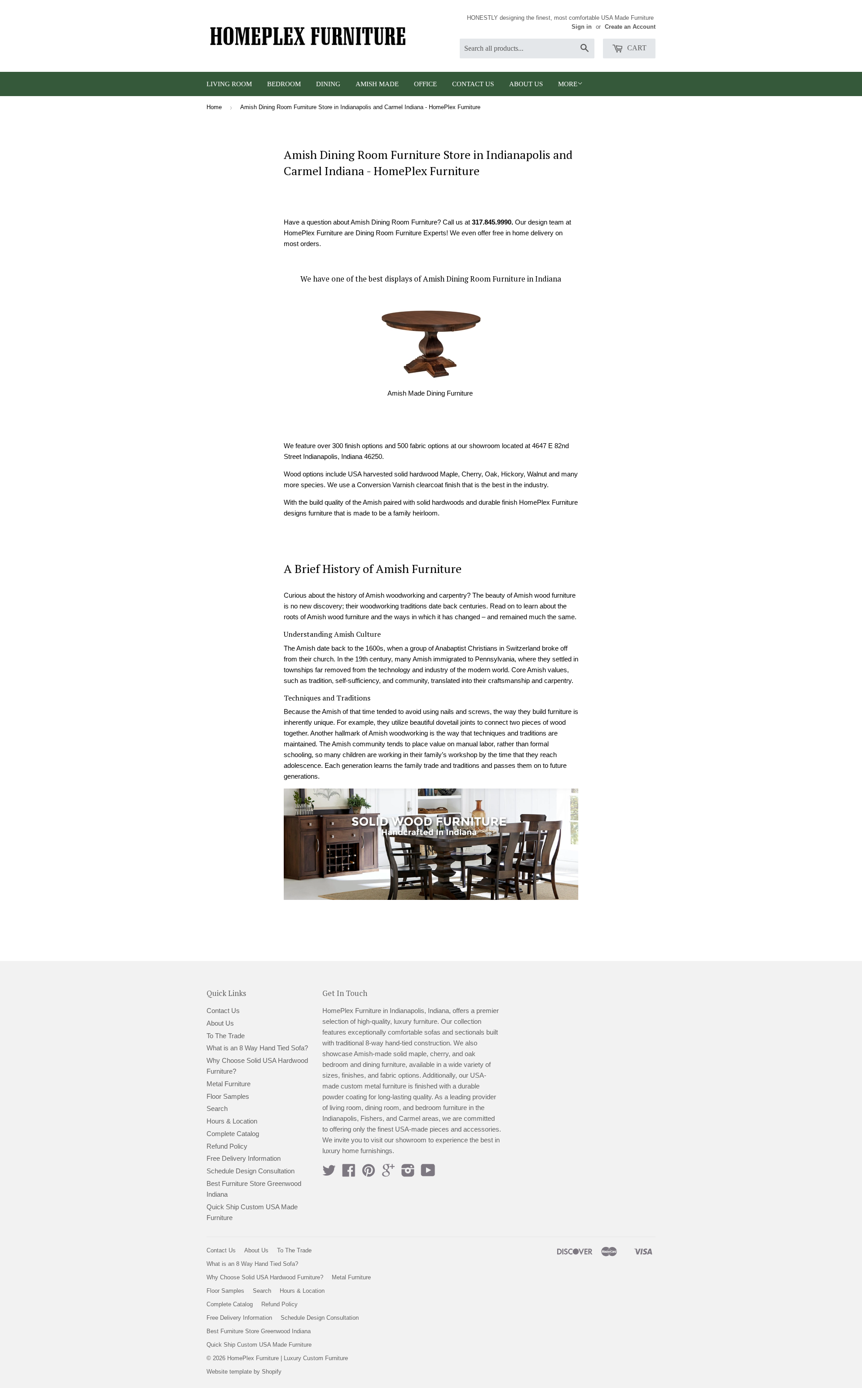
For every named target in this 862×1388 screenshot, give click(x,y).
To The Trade (226, 1036)
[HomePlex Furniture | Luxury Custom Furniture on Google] (388, 1173)
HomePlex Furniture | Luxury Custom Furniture (287, 1358)
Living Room (229, 84)
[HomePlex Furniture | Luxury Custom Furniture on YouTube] (428, 1173)
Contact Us (473, 84)
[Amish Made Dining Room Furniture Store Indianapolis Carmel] (431, 343)
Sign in (582, 26)
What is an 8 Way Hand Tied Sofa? (257, 1048)
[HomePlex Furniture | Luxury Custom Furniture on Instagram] (408, 1173)
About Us (526, 84)
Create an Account (630, 26)
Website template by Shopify (244, 1371)
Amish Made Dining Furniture (430, 393)
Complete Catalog (233, 1133)
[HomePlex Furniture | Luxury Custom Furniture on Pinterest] (368, 1173)
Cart (635, 48)
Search (217, 1108)
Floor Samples (228, 1096)
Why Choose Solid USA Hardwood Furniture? (265, 1277)
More (567, 84)
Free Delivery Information (244, 1158)
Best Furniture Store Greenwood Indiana (259, 1331)
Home (214, 107)
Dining (328, 84)
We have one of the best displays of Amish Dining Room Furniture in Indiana (431, 278)
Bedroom (284, 84)
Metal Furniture (229, 1084)
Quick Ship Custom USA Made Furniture (259, 1344)
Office (425, 84)
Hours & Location (232, 1121)
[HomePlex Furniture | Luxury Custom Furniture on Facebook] (349, 1173)
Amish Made (377, 84)
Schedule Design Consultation (251, 1171)
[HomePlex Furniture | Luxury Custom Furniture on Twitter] (329, 1173)
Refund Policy (227, 1146)
